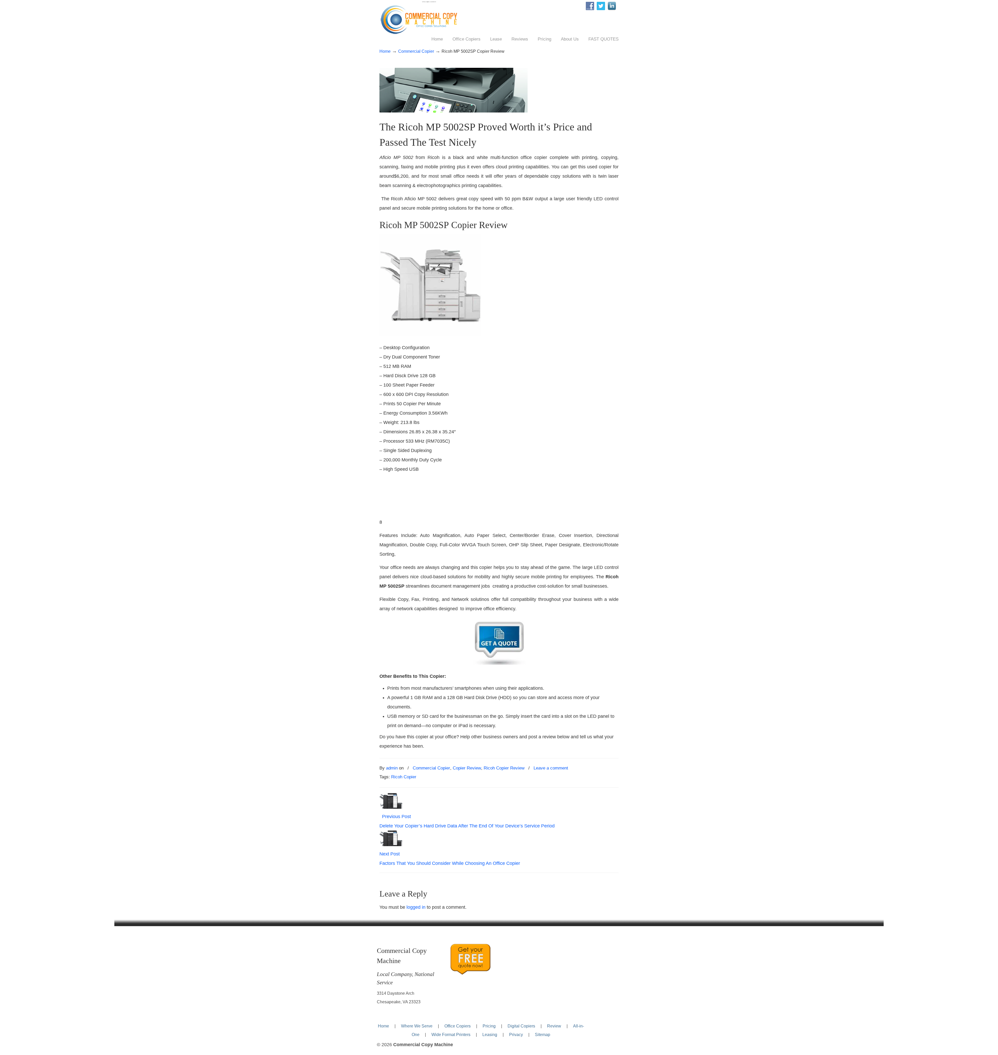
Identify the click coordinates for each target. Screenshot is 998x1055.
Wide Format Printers (450, 1034)
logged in (415, 907)
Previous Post (395, 816)
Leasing (489, 1034)
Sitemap (542, 1034)
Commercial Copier (416, 51)
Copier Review (467, 768)
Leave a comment (551, 768)
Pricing (489, 1026)
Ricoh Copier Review (504, 768)
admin (392, 768)
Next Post (390, 854)
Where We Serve (416, 1026)
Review (554, 1026)
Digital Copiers (521, 1026)
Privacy (516, 1034)
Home (385, 51)
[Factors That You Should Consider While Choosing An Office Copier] (391, 844)
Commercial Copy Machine (421, 18)
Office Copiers (457, 1026)
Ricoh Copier (403, 776)
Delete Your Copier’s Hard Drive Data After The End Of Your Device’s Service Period (467, 825)
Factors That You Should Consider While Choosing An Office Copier (449, 863)
